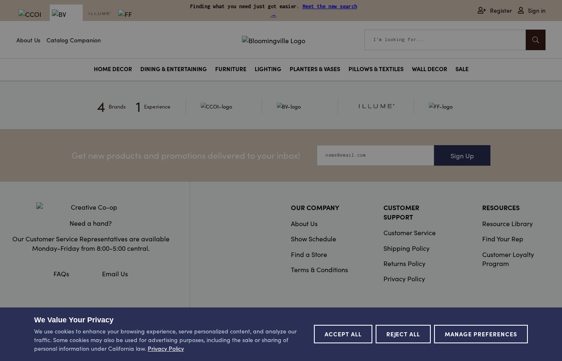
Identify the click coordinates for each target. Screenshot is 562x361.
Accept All (343, 334)
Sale (462, 69)
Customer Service (409, 232)
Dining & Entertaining (173, 69)
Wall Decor (429, 69)
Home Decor (113, 69)
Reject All (403, 334)
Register (501, 10)
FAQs (61, 273)
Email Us (115, 273)
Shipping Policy (406, 247)
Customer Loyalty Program (508, 259)
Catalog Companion (73, 40)
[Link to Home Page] (273, 39)
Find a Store (309, 254)
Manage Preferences (481, 334)
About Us (28, 40)
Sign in (537, 10)
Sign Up (462, 155)
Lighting (268, 69)
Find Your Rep (502, 238)
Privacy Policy (404, 278)
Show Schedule (313, 238)
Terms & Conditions (319, 269)
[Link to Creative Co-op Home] (90, 206)
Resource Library (507, 223)
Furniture (230, 69)
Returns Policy (404, 263)
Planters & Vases (315, 69)
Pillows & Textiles (376, 69)
